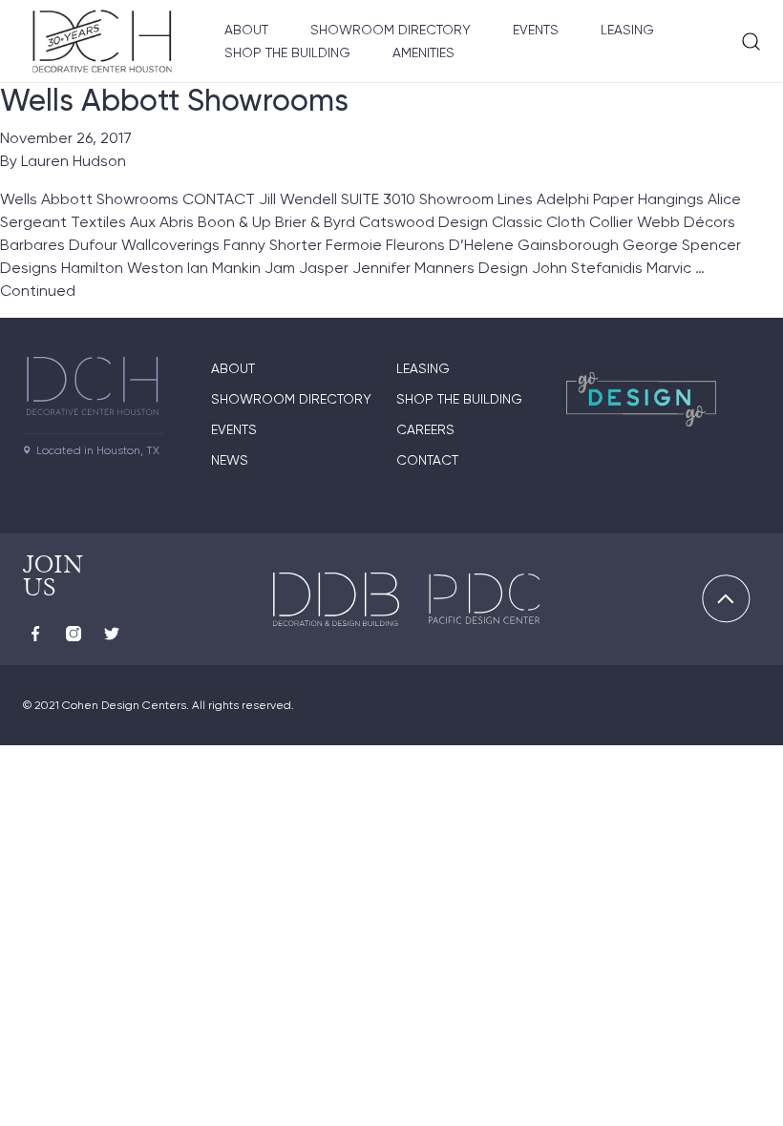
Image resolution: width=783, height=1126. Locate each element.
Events (536, 29)
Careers (425, 429)
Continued (37, 291)
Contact (427, 460)
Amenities (423, 52)
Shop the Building (287, 52)
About (246, 29)
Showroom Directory (390, 29)
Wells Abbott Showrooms (174, 100)
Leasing (627, 29)
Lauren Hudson (73, 161)
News (229, 460)
